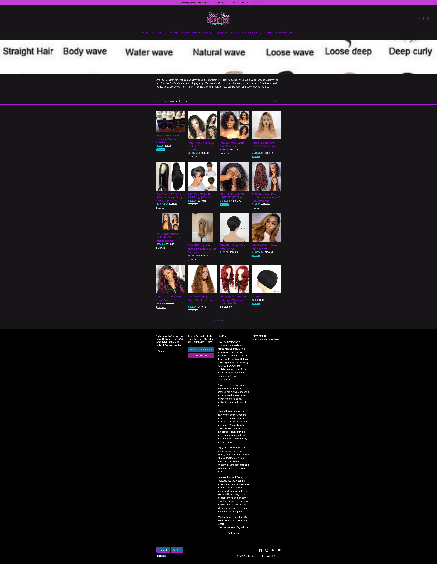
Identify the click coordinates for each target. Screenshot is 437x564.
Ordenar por (161, 101)
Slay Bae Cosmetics (252, 556)
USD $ (176, 550)
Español (163, 550)
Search (160, 351)
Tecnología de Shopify (271, 556)
